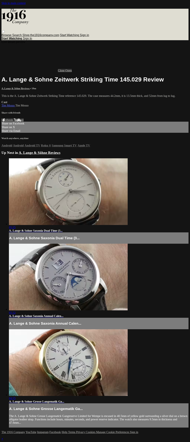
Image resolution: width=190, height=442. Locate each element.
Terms (72, 432)
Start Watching (70, 35)
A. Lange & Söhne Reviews (15, 88)
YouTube (31, 432)
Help (65, 432)
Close (61, 70)
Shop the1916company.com (40, 35)
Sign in (84, 35)
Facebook (7, 119)
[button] (3, 31)
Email (20, 119)
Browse (6, 35)
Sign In (27, 38)
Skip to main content (13, 3)
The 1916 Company (13, 432)
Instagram (43, 432)
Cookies (91, 432)
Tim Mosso (8, 105)
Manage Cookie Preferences (113, 432)
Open (68, 70)
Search (17, 35)
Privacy (81, 432)
